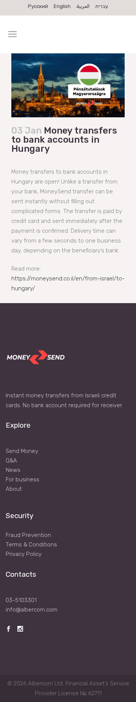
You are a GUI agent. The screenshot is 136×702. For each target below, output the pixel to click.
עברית (101, 6)
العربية (83, 6)
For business (22, 479)
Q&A (11, 460)
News (13, 470)
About (14, 489)
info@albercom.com (31, 609)
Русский (38, 6)
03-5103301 (21, 600)
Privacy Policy (24, 554)
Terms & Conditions (31, 544)
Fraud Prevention (28, 535)
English (62, 6)
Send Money (22, 451)
